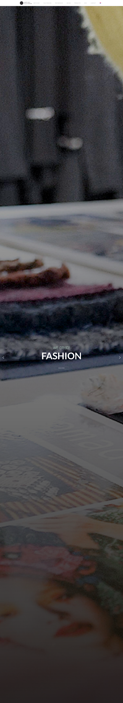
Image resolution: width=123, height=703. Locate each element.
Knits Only (36, 3)
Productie (77, 3)
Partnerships (59, 3)
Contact (93, 3)
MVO (85, 3)
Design (69, 3)
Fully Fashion (47, 3)
